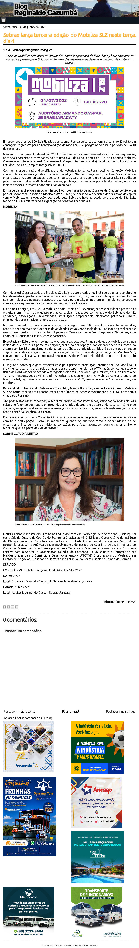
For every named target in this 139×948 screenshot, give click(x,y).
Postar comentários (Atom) (33, 718)
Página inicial (70, 711)
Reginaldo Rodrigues (39, 50)
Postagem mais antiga (120, 711)
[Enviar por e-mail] (4, 607)
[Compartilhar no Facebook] (16, 607)
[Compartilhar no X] (12, 607)
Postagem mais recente (19, 711)
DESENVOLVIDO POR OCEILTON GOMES (59, 945)
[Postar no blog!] (8, 607)
